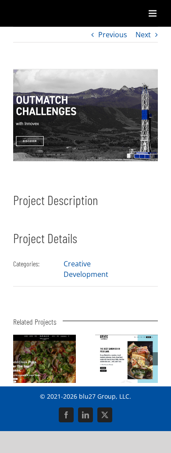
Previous (112, 34)
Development (86, 274)
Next (143, 34)
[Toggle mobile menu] (153, 13)
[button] (19, 358)
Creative (77, 264)
